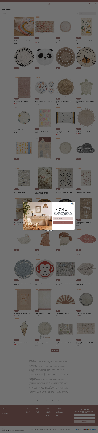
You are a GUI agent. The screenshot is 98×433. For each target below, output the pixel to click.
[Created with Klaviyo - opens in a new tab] (49, 230)
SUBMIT (63, 222)
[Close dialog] (72, 203)
